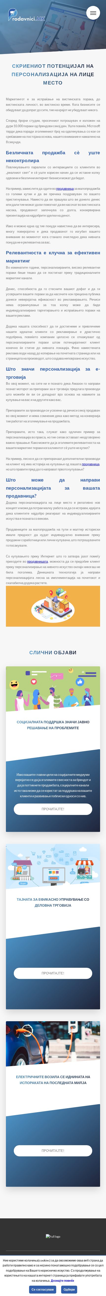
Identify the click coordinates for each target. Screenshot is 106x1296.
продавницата (37, 561)
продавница (65, 188)
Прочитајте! (53, 809)
